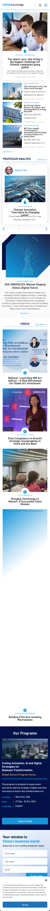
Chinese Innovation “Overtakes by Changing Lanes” (25, 212)
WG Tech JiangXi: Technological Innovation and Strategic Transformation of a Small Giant (35, 132)
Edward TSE (21, 170)
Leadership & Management (25, 55)
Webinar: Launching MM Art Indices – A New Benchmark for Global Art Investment (25, 380)
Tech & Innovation (31, 83)
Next (46, 229)
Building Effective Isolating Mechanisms (25, 718)
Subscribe (37, 876)
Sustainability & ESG (25, 435)
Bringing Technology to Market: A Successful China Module (25, 501)
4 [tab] (31, 229)
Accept (25, 904)
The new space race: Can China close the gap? (35, 87)
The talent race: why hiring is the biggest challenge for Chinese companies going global (25, 63)
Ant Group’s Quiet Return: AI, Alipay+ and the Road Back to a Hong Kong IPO (35, 108)
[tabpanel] (25, 196)
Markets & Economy (31, 102)
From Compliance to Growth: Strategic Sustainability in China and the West (25, 441)
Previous (3, 229)
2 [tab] (23, 229)
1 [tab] (19, 229)
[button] (46, 879)
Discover (24, 313)
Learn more (25, 821)
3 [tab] (27, 229)
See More (7, 151)
